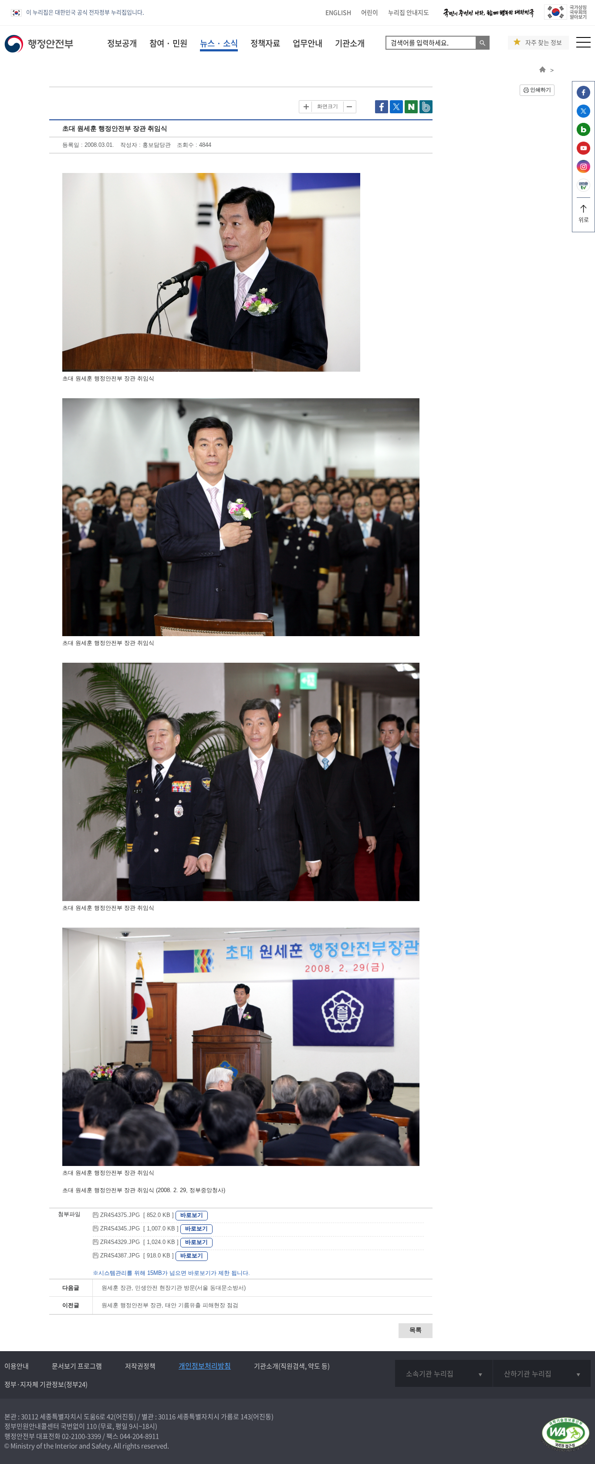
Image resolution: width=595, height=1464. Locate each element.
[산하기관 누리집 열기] (542, 1373)
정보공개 (122, 43)
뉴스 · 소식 (219, 43)
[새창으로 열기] (382, 111)
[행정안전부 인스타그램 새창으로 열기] (583, 170)
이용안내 (16, 1366)
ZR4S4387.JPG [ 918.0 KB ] (137, 1255)
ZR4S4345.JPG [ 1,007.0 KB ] (139, 1228)
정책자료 (265, 43)
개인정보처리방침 (205, 1365)
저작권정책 (140, 1366)
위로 (583, 219)
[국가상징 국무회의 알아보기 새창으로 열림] (565, 17)
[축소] (349, 107)
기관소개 (350, 43)
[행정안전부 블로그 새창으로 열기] (583, 133)
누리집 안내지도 (408, 12)
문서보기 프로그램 (77, 1366)
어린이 (369, 12)
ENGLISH (338, 12)
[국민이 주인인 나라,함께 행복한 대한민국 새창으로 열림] (488, 17)
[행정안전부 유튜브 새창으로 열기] (583, 152)
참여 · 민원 (168, 43)
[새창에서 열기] (566, 1435)
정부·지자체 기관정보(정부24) (46, 1384)
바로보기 (191, 1215)
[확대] (306, 107)
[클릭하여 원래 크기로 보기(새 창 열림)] (211, 369)
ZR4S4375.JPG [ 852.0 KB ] (137, 1215)
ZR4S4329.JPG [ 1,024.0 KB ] (139, 1242)
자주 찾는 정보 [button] (543, 42)
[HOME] (542, 70)
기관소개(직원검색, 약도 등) (292, 1366)
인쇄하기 (540, 90)
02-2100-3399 (81, 1436)
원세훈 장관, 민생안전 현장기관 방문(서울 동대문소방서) (173, 1287)
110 (91, 1426)
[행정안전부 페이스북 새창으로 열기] (583, 96)
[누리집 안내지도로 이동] (583, 45)
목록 (415, 1329)
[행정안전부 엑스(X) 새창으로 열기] (583, 115)
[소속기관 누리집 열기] (443, 1373)
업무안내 (307, 43)
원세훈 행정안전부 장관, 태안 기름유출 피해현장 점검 (169, 1305)
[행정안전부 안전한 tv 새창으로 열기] (583, 189)
